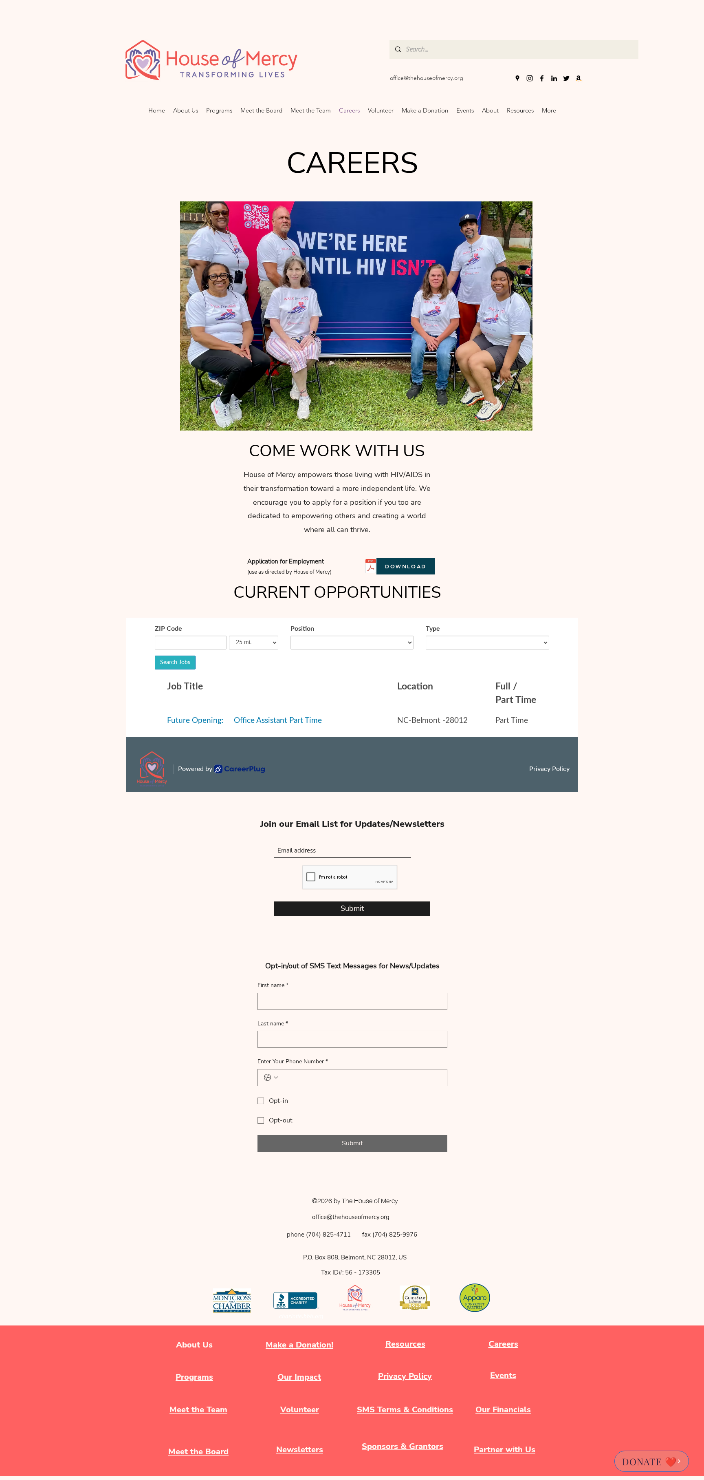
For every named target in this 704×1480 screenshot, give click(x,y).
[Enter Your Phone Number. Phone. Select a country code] (271, 1077)
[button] (490, 110)
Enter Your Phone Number (292, 1061)
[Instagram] (530, 78)
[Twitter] (566, 78)
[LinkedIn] (554, 78)
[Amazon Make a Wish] (578, 78)
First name (272, 985)
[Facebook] (542, 78)
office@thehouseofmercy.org (426, 78)
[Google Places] (517, 78)
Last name (272, 1023)
